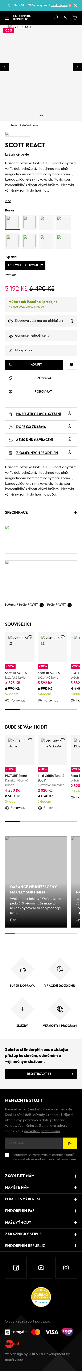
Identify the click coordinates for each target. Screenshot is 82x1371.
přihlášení (55, 320)
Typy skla (10, 275)
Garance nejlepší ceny (32, 335)
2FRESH (34, 1354)
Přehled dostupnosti (20, 306)
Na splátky (23, 350)
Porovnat (18, 700)
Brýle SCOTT (56, 605)
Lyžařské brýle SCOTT (21, 605)
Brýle (14, 125)
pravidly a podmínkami (42, 1131)
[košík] (74, 17)
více (8, 201)
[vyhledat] (55, 17)
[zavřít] (75, 5)
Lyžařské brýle (29, 125)
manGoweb (14, 1359)
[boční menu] (7, 18)
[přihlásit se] (65, 17)
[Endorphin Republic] (22, 17)
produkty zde (59, 5)
